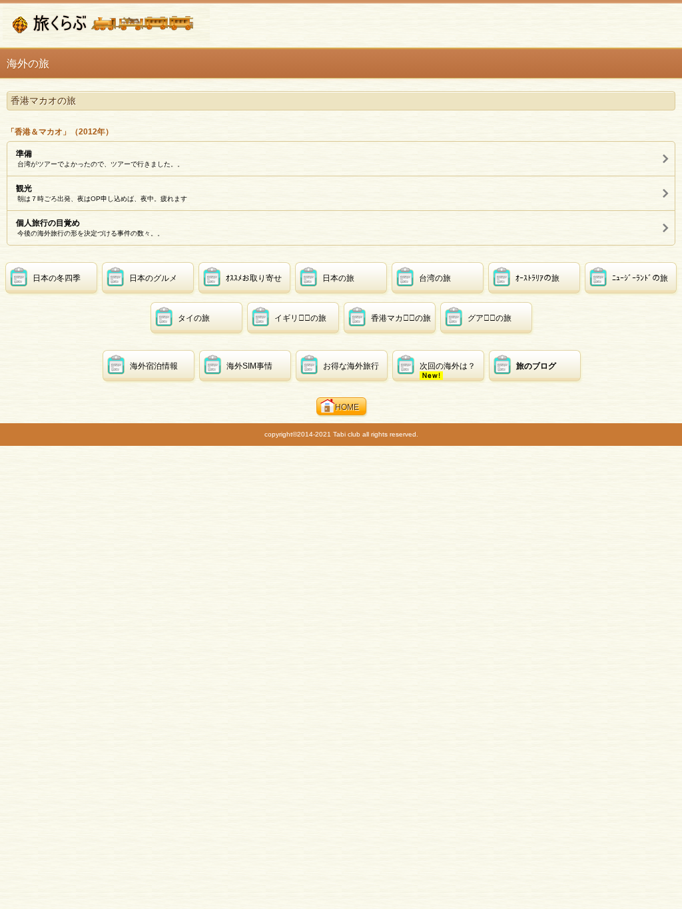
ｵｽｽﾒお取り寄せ (254, 278)
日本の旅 (338, 278)
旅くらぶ (106, 24)
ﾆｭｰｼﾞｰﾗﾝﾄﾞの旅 (640, 278)
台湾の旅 (435, 278)
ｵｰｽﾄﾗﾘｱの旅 (537, 278)
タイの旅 (194, 318)
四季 (57, 278)
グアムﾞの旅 (490, 318)
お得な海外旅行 (351, 366)
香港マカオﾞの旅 (401, 318)
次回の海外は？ (448, 366)
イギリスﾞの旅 (300, 318)
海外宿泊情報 (154, 366)
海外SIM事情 (249, 366)
